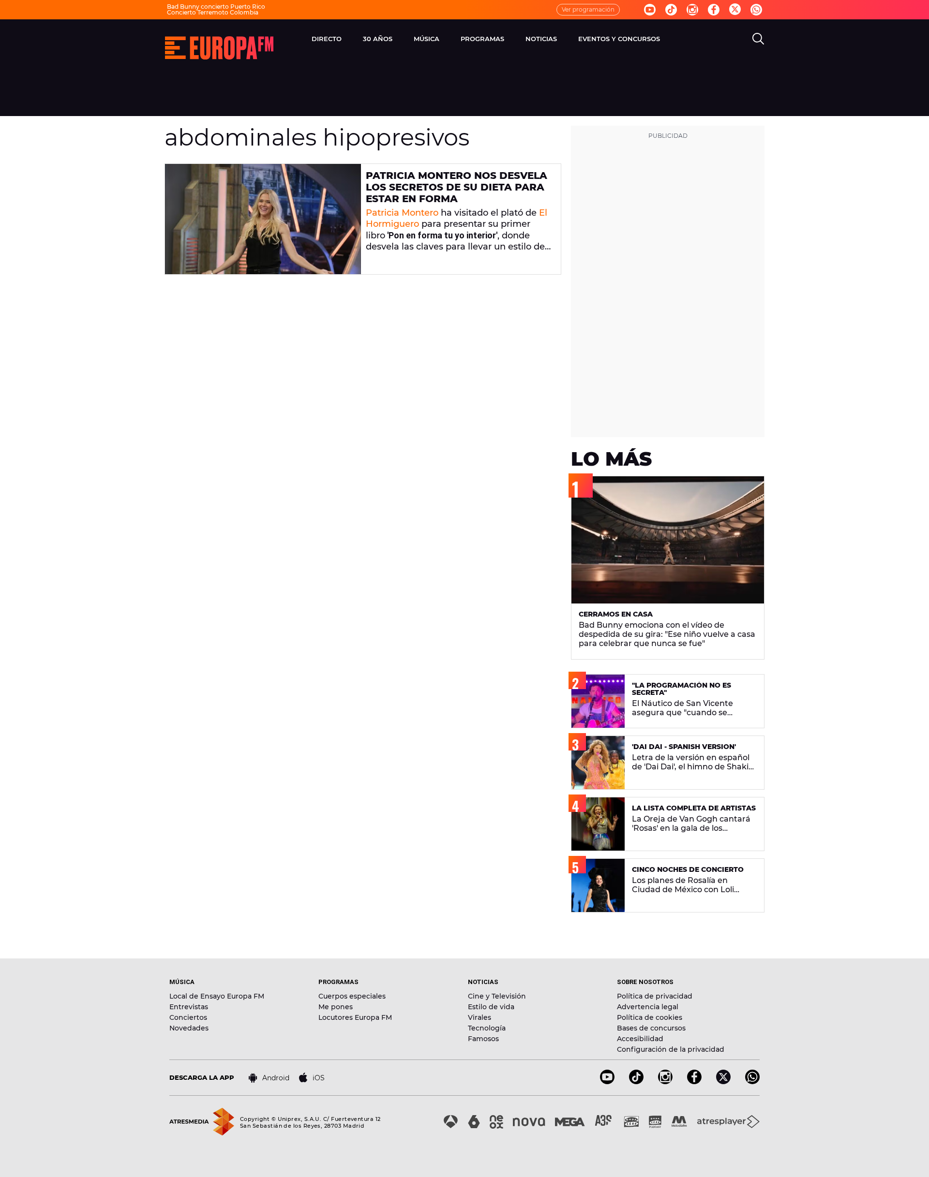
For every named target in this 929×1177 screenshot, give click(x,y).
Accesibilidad (640, 1038)
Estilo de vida (491, 1006)
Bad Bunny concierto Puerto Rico (216, 6)
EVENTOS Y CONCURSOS (619, 39)
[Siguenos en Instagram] (692, 9)
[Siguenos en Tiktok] (671, 9)
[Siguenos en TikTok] (636, 1081)
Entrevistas (188, 1006)
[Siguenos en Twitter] (735, 9)
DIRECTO (327, 39)
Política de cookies (649, 1017)
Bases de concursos (651, 1028)
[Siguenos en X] (723, 1081)
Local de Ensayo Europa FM (216, 996)
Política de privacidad (654, 996)
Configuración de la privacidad (670, 1049)
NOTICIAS (541, 39)
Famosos (483, 1038)
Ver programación (588, 9)
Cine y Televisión (497, 996)
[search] (758, 38)
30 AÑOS (377, 39)
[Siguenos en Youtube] (650, 9)
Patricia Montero (402, 212)
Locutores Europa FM (355, 1017)
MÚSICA (426, 39)
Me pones (335, 1006)
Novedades (189, 1028)
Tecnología (487, 1028)
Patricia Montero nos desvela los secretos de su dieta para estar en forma (456, 187)
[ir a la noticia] (263, 219)
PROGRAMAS (482, 39)
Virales (479, 1017)
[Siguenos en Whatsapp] (756, 9)
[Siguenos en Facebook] (713, 9)
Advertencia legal (647, 1006)
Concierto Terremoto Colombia (212, 12)
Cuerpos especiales (352, 996)
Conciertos (188, 1017)
